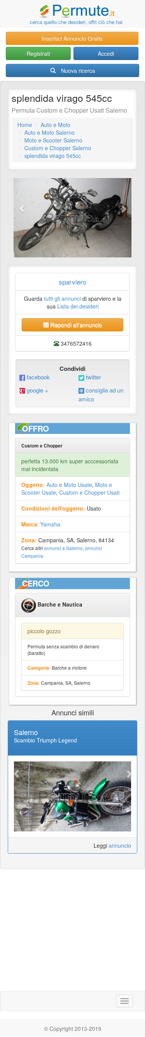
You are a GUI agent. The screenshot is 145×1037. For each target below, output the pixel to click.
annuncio (120, 845)
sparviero (72, 281)
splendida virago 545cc (52, 155)
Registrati (38, 53)
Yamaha (50, 524)
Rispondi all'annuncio (75, 325)
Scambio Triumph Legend (45, 740)
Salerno (26, 732)
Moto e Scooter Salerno (53, 140)
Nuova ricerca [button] (78, 70)
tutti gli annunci (62, 298)
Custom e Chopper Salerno (57, 148)
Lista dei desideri (78, 306)
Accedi (106, 53)
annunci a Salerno (63, 548)
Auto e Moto (55, 125)
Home (24, 125)
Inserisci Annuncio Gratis (72, 38)
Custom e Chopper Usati (89, 492)
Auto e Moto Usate (69, 485)
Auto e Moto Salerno (49, 132)
